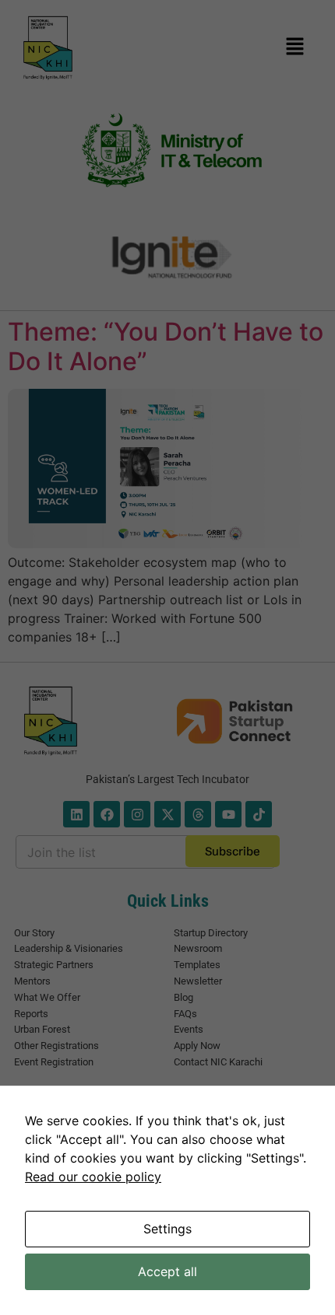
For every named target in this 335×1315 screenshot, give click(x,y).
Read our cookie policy (93, 1176)
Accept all (167, 1271)
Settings (167, 1228)
